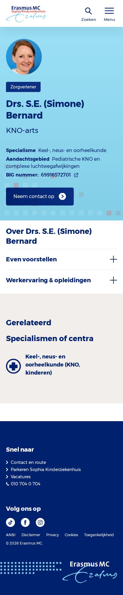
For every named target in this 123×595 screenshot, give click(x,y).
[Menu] (109, 11)
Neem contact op (33, 196)
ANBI (11, 535)
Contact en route (28, 462)
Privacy (52, 535)
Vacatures (20, 476)
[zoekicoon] (88, 11)
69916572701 (56, 175)
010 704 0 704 (25, 484)
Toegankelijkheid (99, 535)
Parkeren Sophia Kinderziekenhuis (46, 469)
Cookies (71, 535)
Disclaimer (30, 535)
